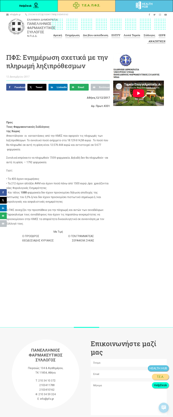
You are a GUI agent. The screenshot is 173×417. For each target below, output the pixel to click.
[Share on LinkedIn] (3, 208)
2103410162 (62, 14)
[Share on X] (3, 200)
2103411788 (49, 14)
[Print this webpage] (3, 223)
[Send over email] (3, 215)
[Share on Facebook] (3, 192)
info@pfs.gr (15, 14)
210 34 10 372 (35, 14)
